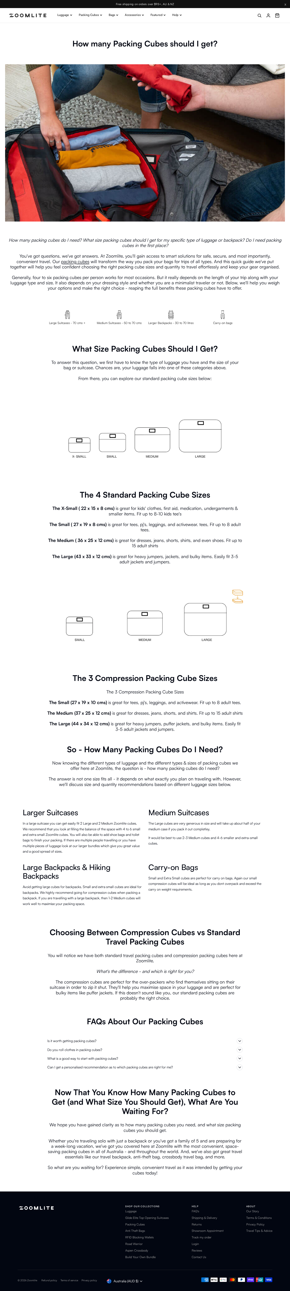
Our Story (252, 1211)
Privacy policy (89, 1280)
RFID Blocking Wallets (139, 1237)
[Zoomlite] (27, 15)
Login (195, 1244)
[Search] (259, 15)
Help (175, 15)
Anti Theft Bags (135, 1230)
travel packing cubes (143, 955)
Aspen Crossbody (136, 1250)
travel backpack (115, 1156)
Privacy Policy (255, 1224)
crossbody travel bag (182, 1156)
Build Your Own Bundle (140, 1257)
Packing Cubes (89, 15)
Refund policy (49, 1280)
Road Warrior (134, 1244)
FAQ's (195, 1211)
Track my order (201, 1237)
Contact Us (199, 1257)
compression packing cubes (200, 955)
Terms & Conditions (259, 1217)
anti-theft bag (146, 1156)
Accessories (133, 15)
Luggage (63, 15)
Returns (197, 1224)
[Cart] (277, 15)
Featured (156, 15)
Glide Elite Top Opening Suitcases (147, 1217)
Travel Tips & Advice (259, 1230)
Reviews (197, 1250)
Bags (112, 15)
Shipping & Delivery (204, 1217)
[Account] (268, 15)
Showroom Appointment (208, 1230)
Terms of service (69, 1280)
